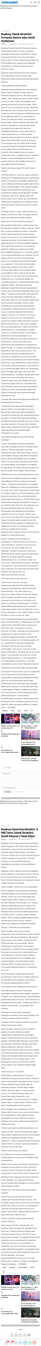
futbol (4, 1267)
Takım (26, 710)
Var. (32, 710)
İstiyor (13, 710)
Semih (32, 1267)
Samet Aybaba (23, 1267)
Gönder (7, 792)
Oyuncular (12, 1267)
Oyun (19, 710)
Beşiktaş (5, 710)
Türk (3, 1272)
